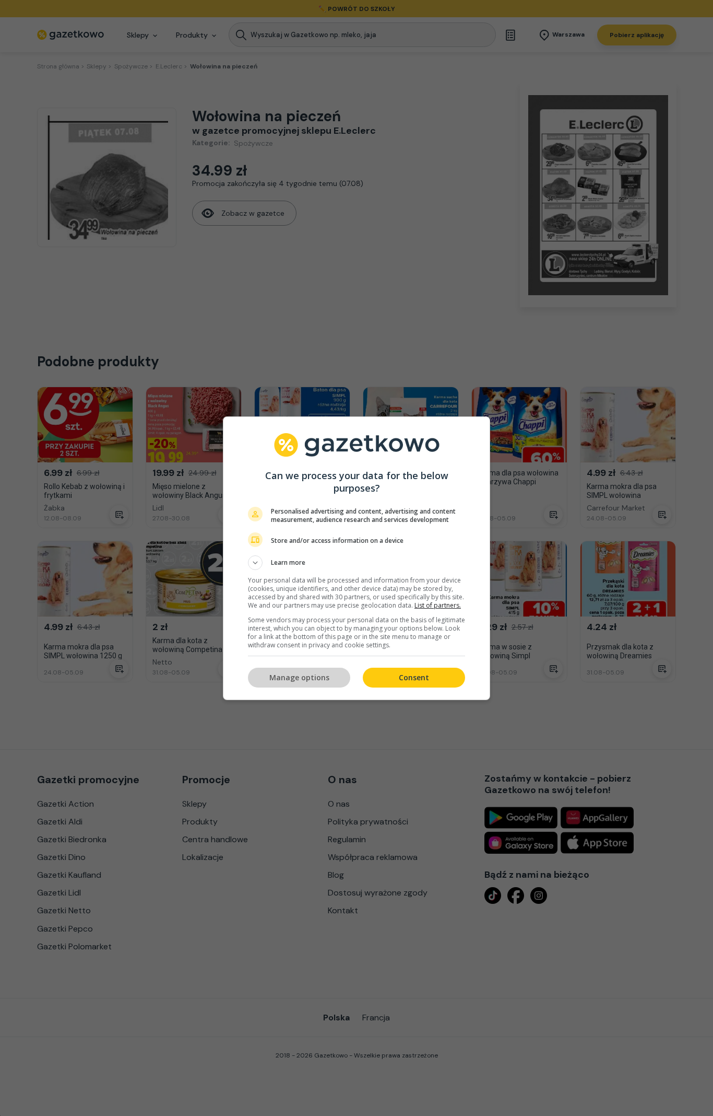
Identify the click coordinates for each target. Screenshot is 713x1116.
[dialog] (356, 558)
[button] (356, 562)
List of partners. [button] (437, 605)
